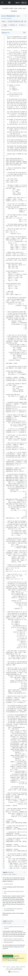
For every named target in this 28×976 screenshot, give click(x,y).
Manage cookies (18, 968)
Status (17, 966)
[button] (22, 21)
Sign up (24, 2)
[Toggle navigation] (2, 3)
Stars (23, 25)
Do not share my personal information (14, 969)
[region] (14, 451)
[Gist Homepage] (9, 3)
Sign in (18, 2)
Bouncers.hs (11, 16)
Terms (4, 966)
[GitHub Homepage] (9, 972)
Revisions (13, 25)
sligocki (5, 872)
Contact (11, 968)
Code (5, 25)
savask (3, 16)
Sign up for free (8, 956)
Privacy (8, 966)
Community (22, 966)
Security (13, 966)
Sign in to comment (12, 959)
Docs (7, 968)
